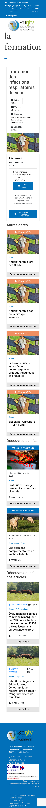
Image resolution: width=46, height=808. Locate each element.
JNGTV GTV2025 (18, 604)
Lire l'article (23, 641)
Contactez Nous (16, 800)
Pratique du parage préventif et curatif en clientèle (22, 488)
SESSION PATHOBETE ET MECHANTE (22, 423)
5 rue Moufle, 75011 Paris (17, 3)
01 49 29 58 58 (32, 6)
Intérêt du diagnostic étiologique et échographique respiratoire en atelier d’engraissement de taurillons (22, 689)
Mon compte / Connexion (20, 803)
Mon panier (12, 16)
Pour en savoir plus (31, 781)
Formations (24, 8)
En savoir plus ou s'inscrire (23, 274)
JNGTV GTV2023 (13, 670)
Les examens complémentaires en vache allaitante (21, 551)
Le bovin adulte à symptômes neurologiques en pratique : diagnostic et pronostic (21, 369)
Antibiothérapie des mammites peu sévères (21, 314)
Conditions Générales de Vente (22, 795)
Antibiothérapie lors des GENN (21, 263)
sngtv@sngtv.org (14, 6)
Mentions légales (17, 798)
